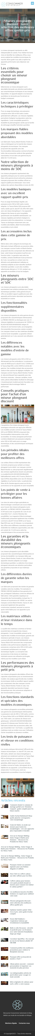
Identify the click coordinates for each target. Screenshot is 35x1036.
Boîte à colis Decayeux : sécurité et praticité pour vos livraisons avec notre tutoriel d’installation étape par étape (21, 931)
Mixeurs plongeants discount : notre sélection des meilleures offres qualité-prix (20, 903)
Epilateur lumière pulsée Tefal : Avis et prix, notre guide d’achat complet (21, 912)
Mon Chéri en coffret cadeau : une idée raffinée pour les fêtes (21, 875)
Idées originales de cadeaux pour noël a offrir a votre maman (21, 983)
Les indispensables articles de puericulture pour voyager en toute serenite (20, 975)
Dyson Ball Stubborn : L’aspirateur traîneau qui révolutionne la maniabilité (19, 921)
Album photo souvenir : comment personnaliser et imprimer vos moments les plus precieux (22, 966)
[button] (32, 3)
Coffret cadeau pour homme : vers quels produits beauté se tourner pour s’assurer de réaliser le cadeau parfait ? (22, 884)
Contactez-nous (24, 1023)
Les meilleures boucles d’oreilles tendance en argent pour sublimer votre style (22, 894)
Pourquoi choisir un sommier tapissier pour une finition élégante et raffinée (20, 867)
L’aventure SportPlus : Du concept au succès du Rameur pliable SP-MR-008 (22, 941)
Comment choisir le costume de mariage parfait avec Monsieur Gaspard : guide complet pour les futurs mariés (21, 808)
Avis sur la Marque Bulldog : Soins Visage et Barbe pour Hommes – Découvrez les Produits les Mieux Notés (20, 839)
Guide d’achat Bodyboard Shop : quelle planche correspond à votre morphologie (21, 818)
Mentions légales (11, 1023)
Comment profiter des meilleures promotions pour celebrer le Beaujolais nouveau (21, 950)
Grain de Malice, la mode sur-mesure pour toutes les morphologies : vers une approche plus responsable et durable (22, 828)
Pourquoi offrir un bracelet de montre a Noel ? (20, 958)
